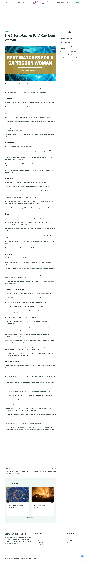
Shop (23, 2)
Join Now (77, 2)
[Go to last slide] (8, 501)
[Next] (52, 501)
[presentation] (17, 494)
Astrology (7, 31)
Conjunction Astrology (66, 38)
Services (58, 2)
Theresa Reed (9, 44)
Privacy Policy (40, 542)
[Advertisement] (42, 15)
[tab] (27, 517)
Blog (68, 2)
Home (18, 2)
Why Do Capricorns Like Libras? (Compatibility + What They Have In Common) (16, 471)
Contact (63, 2)
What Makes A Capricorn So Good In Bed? (45, 470)
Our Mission (40, 544)
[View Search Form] (6, 2)
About (27, 2)
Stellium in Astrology (65, 42)
